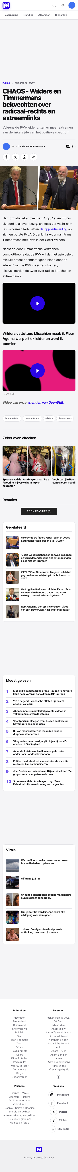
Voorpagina (11, 14)
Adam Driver (58, 1050)
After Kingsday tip (58, 1069)
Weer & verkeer (19, 1065)
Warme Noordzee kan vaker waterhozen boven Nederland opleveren (44, 862)
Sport (19, 1054)
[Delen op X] (15, 157)
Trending (28, 14)
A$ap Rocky (59, 1028)
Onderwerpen (19, 1076)
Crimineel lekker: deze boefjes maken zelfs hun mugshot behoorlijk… (46, 896)
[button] (7, 468)
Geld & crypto (19, 1050)
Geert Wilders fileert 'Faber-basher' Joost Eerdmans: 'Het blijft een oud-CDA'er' (45, 539)
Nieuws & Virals (19, 1093)
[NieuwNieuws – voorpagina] (6, 5)
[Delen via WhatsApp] (24, 157)
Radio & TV (19, 1062)
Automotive (19, 1069)
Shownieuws (19, 1028)
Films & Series (19, 1058)
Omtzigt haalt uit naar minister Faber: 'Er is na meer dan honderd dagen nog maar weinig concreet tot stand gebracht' (46, 592)
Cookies (38, 1157)
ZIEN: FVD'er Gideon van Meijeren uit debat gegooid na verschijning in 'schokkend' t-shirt (46, 575)
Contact (49, 1157)
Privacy (28, 1157)
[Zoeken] (54, 5)
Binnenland (61, 14)
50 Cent (58, 1021)
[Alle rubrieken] (71, 15)
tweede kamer (32, 418)
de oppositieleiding (53, 229)
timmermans (64, 418)
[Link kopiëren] (33, 157)
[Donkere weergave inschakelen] (63, 5)
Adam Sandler (58, 1054)
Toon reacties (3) (39, 511)
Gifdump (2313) (30, 878)
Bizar (19, 1036)
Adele (58, 1058)
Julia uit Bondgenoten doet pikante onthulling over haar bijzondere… (41, 931)
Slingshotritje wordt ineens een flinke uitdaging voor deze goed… (43, 914)
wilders (49, 418)
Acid (58, 1047)
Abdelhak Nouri (58, 1036)
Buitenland (19, 1025)
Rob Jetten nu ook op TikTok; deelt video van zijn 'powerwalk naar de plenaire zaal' (45, 608)
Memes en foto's (19, 1122)
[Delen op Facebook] (6, 157)
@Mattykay (58, 1025)
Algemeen (44, 14)
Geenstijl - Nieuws (19, 1096)
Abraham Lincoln (58, 1039)
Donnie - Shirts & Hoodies (19, 1107)
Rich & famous (19, 1039)
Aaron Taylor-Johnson (58, 1032)
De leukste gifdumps (19, 1119)
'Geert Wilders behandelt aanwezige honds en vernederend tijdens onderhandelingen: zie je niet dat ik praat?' (46, 557)
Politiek (6, 83)
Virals (19, 1047)
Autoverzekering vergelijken (19, 1115)
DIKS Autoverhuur (19, 1100)
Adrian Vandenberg (59, 1062)
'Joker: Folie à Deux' (58, 1017)
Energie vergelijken (19, 1111)
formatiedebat (12, 418)
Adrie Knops (59, 1065)
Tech (19, 1043)
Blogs (19, 1073)
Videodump (19, 1104)
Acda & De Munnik (58, 1043)
